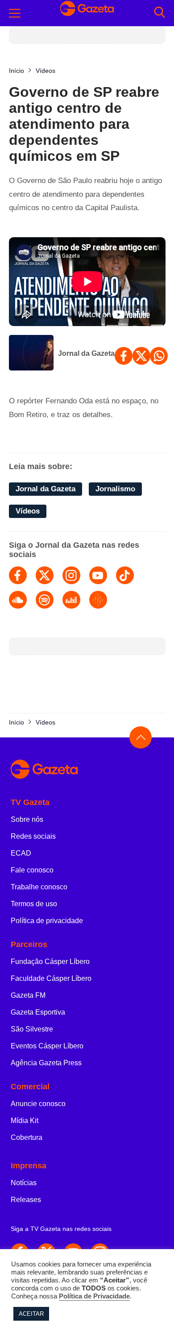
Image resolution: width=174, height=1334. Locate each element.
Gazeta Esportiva (38, 1012)
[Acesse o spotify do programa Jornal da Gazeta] (45, 600)
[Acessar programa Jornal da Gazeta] (31, 353)
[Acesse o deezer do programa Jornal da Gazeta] (71, 600)
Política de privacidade (47, 920)
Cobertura (26, 1137)
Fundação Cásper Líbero (50, 961)
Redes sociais (33, 836)
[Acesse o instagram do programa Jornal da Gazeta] (71, 575)
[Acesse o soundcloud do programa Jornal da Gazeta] (18, 600)
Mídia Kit (24, 1120)
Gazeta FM (28, 995)
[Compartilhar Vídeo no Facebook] (124, 356)
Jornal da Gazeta (86, 353)
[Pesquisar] (159, 13)
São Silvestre (32, 1029)
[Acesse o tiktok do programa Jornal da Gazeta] (125, 575)
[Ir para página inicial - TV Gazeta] (87, 13)
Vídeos (28, 511)
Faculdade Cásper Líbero (51, 978)
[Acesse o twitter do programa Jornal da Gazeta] (45, 575)
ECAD (21, 853)
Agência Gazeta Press (46, 1063)
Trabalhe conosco (39, 887)
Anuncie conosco (38, 1103)
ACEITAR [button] (31, 1313)
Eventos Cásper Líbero (47, 1046)
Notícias (24, 1183)
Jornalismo (115, 489)
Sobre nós (27, 819)
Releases (26, 1199)
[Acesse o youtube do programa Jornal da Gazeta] (98, 575)
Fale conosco (32, 870)
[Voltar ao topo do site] (140, 737)
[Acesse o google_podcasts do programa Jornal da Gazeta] (98, 600)
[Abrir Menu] (15, 13)
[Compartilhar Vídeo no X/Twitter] (141, 356)
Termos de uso (34, 904)
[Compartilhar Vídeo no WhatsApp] (159, 356)
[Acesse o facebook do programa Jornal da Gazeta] (18, 575)
